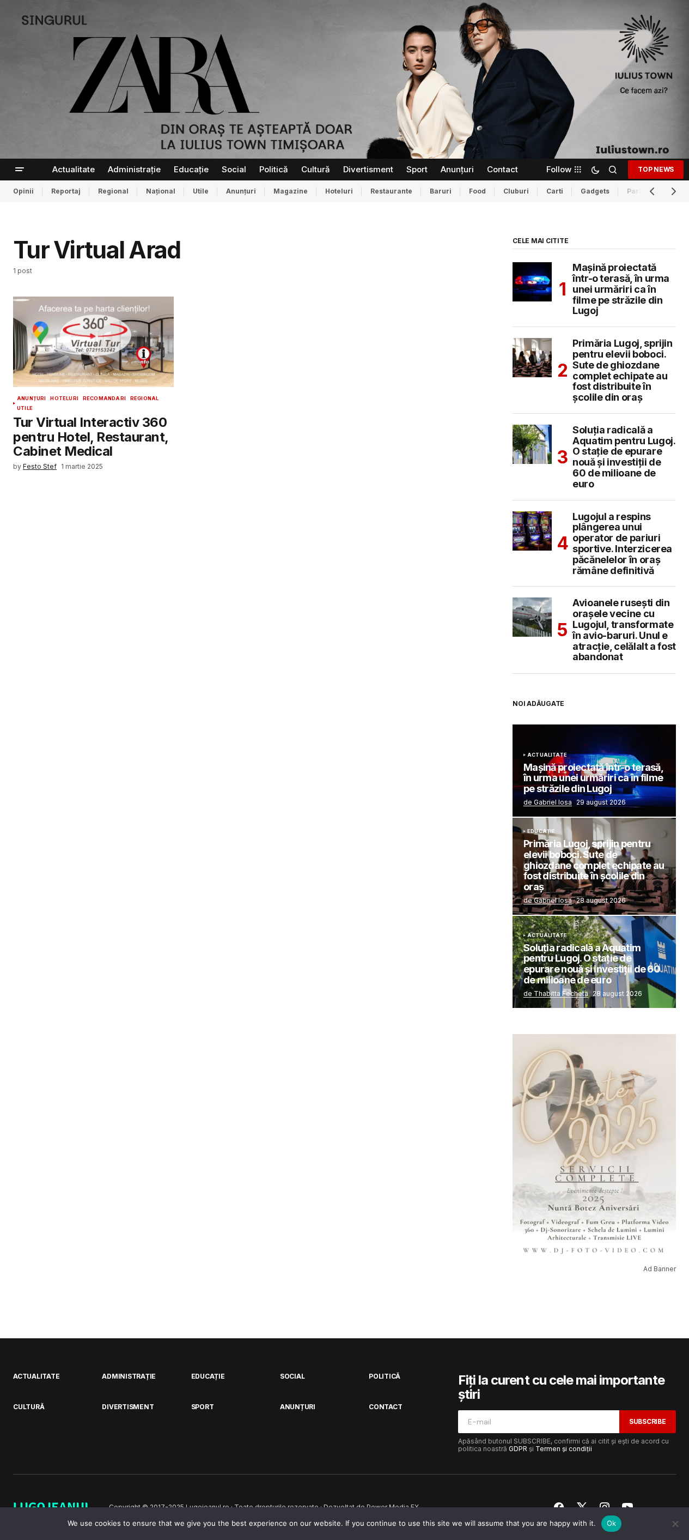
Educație (541, 831)
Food (477, 191)
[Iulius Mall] (344, 79)
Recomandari (104, 398)
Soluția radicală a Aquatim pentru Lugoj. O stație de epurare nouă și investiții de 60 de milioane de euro (623, 457)
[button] (19, 169)
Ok (612, 1523)
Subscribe (647, 1421)
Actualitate (547, 755)
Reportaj (66, 191)
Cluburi (516, 191)
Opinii (23, 191)
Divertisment (128, 1407)
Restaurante (391, 191)
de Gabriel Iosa (547, 802)
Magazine (290, 191)
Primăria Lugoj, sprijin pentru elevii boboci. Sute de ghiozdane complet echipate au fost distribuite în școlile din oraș (622, 370)
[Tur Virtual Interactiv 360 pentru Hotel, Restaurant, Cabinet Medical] (93, 342)
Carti (554, 191)
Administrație (129, 1376)
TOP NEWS (656, 169)
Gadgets (595, 191)
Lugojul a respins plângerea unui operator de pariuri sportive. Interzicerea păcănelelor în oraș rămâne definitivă (622, 543)
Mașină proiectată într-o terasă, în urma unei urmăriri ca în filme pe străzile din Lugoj (620, 289)
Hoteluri (339, 191)
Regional (113, 191)
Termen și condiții (563, 1449)
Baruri (441, 191)
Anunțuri (241, 191)
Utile (201, 191)
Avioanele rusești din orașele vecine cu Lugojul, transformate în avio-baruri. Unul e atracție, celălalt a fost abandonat (624, 629)
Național (160, 191)
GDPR (518, 1449)
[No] (675, 1523)
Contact (385, 1407)
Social (292, 1376)
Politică (384, 1376)
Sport (202, 1407)
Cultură (28, 1407)
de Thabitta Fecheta (555, 993)
